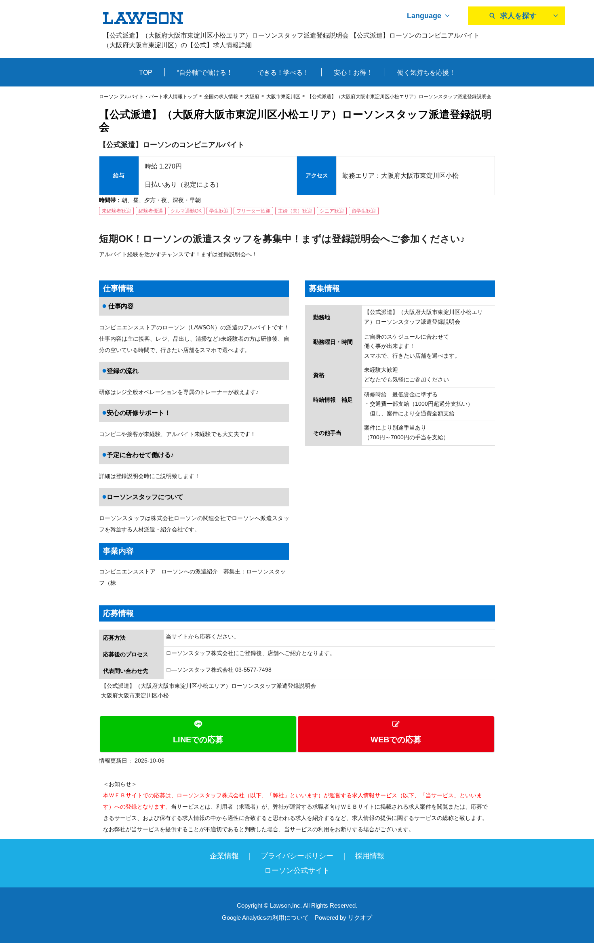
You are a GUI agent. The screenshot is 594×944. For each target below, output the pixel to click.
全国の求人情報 (221, 96)
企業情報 (224, 856)
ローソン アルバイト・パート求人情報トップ (148, 96)
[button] (297, 734)
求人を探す (518, 16)
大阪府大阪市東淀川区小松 (135, 695)
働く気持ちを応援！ (426, 72)
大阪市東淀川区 (283, 96)
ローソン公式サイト (297, 870)
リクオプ (360, 917)
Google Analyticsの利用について (265, 917)
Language (424, 16)
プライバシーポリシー (297, 856)
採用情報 (369, 856)
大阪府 (252, 96)
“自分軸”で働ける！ (205, 72)
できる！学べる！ (283, 72)
